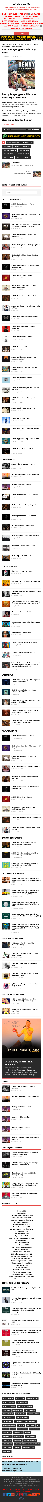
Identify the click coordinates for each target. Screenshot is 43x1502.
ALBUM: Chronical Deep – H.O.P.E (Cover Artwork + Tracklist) (26, 681)
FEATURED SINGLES (9, 566)
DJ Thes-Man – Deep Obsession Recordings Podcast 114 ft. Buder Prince (26, 1341)
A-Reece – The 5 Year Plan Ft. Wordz (24, 642)
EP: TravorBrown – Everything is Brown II (26, 505)
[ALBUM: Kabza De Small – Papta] (6, 208)
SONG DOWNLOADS (25, 44)
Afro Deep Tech (8, 1399)
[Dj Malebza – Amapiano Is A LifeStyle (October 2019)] (6, 957)
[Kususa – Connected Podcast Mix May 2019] (6, 1324)
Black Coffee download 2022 (22, 1247)
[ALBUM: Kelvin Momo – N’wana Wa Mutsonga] (6, 239)
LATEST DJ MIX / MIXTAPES (12, 1148)
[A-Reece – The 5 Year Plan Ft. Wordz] (6, 646)
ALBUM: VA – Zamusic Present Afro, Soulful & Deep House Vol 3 (24, 844)
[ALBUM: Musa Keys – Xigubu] (6, 279)
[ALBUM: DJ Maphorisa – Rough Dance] (6, 320)
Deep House (19, 1421)
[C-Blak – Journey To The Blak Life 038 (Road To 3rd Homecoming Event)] (6, 1187)
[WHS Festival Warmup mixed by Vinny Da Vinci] (6, 1292)
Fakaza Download (21, 1249)
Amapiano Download (21, 1222)
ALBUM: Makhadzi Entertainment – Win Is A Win (26, 307)
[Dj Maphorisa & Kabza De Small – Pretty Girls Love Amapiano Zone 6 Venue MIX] (6, 606)
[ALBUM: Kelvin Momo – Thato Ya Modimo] (6, 300)
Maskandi (26, 146)
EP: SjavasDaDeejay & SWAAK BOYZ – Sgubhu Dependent (25, 286)
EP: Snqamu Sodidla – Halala (22, 484)
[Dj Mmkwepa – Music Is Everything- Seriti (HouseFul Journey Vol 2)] (6, 1003)
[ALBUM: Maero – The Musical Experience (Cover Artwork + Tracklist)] (6, 725)
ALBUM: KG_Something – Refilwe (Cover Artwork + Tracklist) (26, 701)
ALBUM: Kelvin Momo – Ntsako (22, 337)
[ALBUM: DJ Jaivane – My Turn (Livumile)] (6, 443)
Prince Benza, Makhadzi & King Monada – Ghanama (26, 623)
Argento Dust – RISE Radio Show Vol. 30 (25, 1363)
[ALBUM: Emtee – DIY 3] (6, 351)
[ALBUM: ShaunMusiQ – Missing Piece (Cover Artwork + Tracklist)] (6, 714)
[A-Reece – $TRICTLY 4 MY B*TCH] (6, 657)
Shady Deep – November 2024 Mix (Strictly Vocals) (24, 1174)
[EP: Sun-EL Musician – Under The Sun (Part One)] (6, 259)
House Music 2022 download (22, 1274)
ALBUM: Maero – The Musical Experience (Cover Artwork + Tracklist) (26, 721)
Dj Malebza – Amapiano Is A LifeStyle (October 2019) (25, 954)
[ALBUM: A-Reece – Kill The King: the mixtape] (6, 371)
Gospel (12, 1429)
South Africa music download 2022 (21, 1238)
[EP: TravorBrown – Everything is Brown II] (6, 509)
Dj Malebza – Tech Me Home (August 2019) (25, 964)
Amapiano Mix (20, 1414)
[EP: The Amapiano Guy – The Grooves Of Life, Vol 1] (6, 218)
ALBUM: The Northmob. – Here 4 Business (23, 465)
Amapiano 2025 (8, 1414)
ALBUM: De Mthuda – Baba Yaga (23, 418)
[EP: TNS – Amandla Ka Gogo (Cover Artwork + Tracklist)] (6, 694)
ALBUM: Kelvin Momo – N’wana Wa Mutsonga (24, 235)
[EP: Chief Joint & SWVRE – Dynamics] (6, 560)
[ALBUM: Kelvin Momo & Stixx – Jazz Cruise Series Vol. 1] (6, 361)
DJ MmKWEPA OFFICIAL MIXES (13, 994)
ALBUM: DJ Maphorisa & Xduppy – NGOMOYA (23, 327)
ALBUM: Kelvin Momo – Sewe (22, 377)
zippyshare (6, 1451)
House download (22, 1267)
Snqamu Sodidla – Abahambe (22, 1117)
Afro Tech (21, 1406)
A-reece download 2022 (21, 1224)
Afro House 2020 (8, 1402)
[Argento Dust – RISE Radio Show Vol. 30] (6, 1367)
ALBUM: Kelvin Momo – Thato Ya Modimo (26, 296)
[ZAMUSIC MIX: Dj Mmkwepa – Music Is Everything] (6, 1013)
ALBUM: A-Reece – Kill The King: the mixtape (24, 368)
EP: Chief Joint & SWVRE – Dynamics (24, 556)
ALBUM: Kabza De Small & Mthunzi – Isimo (24, 450)
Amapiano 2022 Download (21, 1218)
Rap (9, 1448)
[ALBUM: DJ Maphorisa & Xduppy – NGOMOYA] (6, 330)
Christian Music (8, 1418)
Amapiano (6, 1410)
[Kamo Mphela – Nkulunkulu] (6, 636)
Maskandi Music (9, 154)
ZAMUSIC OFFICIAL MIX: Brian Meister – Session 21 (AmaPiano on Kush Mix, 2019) (26, 915)
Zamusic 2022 (21, 1211)
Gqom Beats (7, 1433)
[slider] (37, 129)
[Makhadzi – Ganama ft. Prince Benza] (6, 616)
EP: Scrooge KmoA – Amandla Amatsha (26, 535)
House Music (7, 1440)
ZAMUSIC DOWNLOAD (9, 44)
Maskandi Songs (23, 154)
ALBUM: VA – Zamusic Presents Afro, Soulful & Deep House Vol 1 (25, 864)
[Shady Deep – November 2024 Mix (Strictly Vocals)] (6, 1177)
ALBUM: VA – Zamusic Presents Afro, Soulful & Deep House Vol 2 (25, 854)
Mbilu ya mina (8, 158)
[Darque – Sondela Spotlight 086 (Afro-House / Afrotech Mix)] (6, 1157)
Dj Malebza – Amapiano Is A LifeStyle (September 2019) (25, 974)
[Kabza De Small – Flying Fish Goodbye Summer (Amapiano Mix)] (6, 1167)
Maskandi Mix (24, 150)
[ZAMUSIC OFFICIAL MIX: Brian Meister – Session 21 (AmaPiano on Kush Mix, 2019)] (6, 918)
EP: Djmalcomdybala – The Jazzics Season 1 (24, 516)
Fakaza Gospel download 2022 (21, 1263)
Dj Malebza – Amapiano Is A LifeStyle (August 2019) (25, 985)
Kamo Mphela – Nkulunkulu (21, 632)
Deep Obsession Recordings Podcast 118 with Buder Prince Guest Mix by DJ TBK (26, 1331)
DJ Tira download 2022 (21, 1245)
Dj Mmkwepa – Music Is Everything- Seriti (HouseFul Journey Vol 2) (24, 1000)
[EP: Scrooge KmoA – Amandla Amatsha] (6, 539)
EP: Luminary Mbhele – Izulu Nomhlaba (25, 474)
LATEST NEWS (7, 675)
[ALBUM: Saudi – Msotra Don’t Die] (6, 412)
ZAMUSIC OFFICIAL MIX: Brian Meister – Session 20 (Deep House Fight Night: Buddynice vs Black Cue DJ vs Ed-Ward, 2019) (25, 927)
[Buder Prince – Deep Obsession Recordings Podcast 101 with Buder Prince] (6, 1355)
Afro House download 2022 (21, 1258)
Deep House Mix (30, 1421)
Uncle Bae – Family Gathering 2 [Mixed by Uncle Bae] (26, 1374)
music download (21, 1240)
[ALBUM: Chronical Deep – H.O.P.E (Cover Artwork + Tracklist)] (6, 684)
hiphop (27, 1433)
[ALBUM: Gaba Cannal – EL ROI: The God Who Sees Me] (6, 269)
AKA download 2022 (21, 1231)
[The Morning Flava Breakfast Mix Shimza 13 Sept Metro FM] (6, 1302)
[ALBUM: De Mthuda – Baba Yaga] (6, 422)
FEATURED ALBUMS (9, 731)
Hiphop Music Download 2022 (21, 1256)
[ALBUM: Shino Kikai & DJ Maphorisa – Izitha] (6, 402)
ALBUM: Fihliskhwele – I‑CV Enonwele (25, 495)
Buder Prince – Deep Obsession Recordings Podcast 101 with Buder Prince (24, 1352)
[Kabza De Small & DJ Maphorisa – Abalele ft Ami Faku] (6, 595)
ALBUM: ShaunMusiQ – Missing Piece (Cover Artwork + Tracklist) (25, 711)
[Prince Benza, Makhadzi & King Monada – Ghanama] (6, 626)
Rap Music (17, 1448)
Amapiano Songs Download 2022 (21, 1220)
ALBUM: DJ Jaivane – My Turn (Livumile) (26, 439)
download (7, 146)
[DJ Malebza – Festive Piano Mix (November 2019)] (6, 947)
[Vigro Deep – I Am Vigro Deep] (6, 575)
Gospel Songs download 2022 (21, 1261)
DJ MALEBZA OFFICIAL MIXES (13, 938)
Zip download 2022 (21, 1236)
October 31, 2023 (9, 57)
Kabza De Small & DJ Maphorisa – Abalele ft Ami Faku (26, 592)
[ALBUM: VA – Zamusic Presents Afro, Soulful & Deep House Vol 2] (6, 857)
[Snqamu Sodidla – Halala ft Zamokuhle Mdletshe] (6, 1141)
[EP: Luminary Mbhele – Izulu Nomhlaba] (6, 478)
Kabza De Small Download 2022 (21, 1215)
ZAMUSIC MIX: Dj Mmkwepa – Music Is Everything (25, 1010)
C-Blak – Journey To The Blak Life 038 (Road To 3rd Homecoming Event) (25, 1184)
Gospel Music (22, 1429)
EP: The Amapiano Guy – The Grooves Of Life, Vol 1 (26, 215)
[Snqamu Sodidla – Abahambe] (6, 1121)
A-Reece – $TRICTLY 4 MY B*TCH (23, 653)
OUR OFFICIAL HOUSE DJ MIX (13, 873)
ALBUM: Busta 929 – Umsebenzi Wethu (25, 428)
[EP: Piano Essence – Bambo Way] (6, 529)
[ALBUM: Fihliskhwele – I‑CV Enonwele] (6, 499)
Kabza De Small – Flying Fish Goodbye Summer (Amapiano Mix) (25, 1164)
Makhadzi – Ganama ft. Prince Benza (25, 612)
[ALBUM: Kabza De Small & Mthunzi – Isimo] (6, 453)
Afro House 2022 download (21, 1272)
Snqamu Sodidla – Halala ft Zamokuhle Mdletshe (25, 1138)
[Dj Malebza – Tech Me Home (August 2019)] (6, 967)
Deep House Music (9, 1425)
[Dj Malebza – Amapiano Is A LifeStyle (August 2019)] (6, 988)
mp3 (17, 158)
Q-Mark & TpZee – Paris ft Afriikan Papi (26, 581)
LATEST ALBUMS (8, 459)
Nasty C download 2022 (21, 1227)
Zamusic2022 (21, 1213)
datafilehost (27, 142)
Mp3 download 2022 (21, 1234)
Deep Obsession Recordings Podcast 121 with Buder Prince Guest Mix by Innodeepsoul (26, 1310)
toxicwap (26, 158)
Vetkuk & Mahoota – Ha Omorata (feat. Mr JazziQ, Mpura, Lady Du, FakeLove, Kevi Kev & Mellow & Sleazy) (26, 664)
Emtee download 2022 (21, 1243)
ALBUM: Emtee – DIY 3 (19, 347)
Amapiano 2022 (17, 1410)
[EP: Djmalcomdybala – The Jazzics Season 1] (6, 519)
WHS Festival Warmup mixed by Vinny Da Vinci (26, 1289)
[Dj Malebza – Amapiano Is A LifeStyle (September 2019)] (6, 978)
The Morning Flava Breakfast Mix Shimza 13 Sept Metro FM (26, 1299)
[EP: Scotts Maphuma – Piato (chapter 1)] (6, 249)
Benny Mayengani (13, 142)
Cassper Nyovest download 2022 (21, 1229)
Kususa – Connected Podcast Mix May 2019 (25, 1321)
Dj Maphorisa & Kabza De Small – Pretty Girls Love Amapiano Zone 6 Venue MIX (26, 602)
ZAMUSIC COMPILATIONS (12, 838)
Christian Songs (22, 1418)
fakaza (17, 146)
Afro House (20, 1399)
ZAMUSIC (19, 57)
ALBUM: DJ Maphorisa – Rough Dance (25, 316)
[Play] (5, 130)
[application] (21, 130)
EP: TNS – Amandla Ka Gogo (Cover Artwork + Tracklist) (24, 691)
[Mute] (33, 130)
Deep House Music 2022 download (21, 1276)
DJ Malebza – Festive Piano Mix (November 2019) (23, 944)
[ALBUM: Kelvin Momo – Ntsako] (6, 341)
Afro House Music (9, 1406)
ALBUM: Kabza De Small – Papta (23, 204)
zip (33, 1448)
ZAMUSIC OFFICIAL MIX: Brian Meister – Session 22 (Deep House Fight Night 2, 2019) (25, 904)
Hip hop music (18, 1436)
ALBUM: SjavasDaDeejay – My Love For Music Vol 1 (25, 388)
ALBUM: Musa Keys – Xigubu (22, 275)
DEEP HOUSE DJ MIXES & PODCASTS (15, 1283)
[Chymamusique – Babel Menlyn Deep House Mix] (6, 1197)
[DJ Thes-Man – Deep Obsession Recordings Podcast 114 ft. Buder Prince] (6, 1345)
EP (38, 1425)
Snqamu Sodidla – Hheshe (21, 1127)
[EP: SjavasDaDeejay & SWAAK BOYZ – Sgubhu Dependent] (6, 290)
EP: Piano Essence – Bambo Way (23, 525)
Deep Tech (21, 1425)
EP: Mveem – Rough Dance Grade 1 (24, 546)
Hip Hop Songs (30, 1436)
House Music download (21, 1270)
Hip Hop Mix (7, 1436)
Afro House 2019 (32, 1399)
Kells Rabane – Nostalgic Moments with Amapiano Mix (26, 1384)
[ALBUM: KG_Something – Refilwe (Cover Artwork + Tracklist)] (6, 704)
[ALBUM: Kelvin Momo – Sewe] (6, 381)
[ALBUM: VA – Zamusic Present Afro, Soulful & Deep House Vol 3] (6, 847)
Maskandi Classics (10, 150)
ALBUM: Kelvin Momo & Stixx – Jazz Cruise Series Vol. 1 (24, 358)
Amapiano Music (33, 1414)
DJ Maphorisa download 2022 (21, 1254)
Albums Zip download (21, 1279)
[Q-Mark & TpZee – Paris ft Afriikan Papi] (6, 585)
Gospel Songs (34, 1429)
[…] (35, 1074)
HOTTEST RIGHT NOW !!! (11, 199)
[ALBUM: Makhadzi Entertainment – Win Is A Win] (6, 310)
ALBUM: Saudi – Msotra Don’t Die (23, 408)
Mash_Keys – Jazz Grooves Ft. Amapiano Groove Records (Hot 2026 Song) (26, 225)
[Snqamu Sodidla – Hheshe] (6, 1131)
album (29, 1406)
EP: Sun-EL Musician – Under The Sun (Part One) (25, 256)
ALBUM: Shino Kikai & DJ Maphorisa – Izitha (25, 399)
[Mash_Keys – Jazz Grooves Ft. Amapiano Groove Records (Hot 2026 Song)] (6, 228)
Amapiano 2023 (30, 1410)
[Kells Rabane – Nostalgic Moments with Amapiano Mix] (6, 1387)
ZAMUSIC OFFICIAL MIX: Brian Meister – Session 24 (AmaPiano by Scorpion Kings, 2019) (26, 880)
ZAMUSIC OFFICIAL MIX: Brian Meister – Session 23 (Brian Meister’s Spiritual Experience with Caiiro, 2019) (25, 892)
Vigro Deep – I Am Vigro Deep (22, 571)
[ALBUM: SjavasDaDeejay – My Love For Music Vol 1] (6, 392)
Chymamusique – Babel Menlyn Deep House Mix (25, 1194)
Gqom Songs (18, 1433)
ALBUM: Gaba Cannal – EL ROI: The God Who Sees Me (25, 266)
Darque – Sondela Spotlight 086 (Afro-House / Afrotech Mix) (25, 1153)
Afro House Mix (22, 1402)
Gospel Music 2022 (21, 1265)
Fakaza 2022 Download (21, 1252)
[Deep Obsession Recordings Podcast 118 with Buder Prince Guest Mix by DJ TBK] (6, 1334)
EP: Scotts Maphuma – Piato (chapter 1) (26, 245)
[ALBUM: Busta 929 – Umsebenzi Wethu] (6, 432)
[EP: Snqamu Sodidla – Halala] (6, 488)
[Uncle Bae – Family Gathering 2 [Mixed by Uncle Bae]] (6, 1377)
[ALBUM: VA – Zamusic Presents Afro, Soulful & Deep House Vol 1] (6, 867)
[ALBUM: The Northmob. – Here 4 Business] (6, 468)
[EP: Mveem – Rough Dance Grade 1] (6, 550)
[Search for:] (21, 192)
